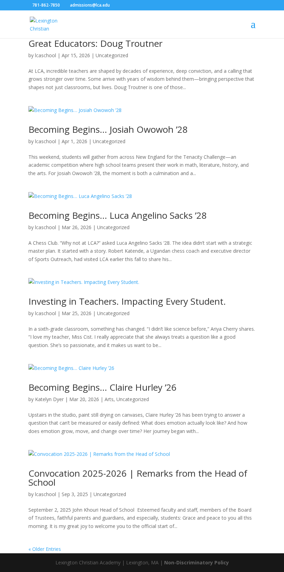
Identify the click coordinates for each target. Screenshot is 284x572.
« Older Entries (44, 549)
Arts (109, 399)
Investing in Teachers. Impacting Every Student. (127, 301)
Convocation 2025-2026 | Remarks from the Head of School (137, 477)
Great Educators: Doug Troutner (95, 43)
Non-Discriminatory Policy (196, 562)
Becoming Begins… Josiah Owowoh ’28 (108, 129)
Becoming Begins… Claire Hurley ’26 (102, 387)
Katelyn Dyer (49, 399)
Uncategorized (112, 55)
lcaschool (45, 55)
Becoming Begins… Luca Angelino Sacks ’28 (117, 215)
